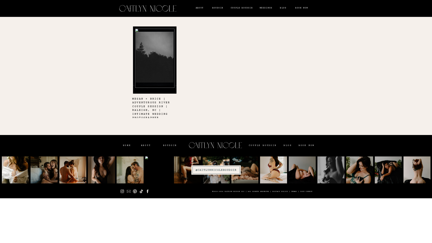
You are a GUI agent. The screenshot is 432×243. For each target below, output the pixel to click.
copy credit (306, 191)
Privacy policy (280, 191)
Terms (294, 191)
